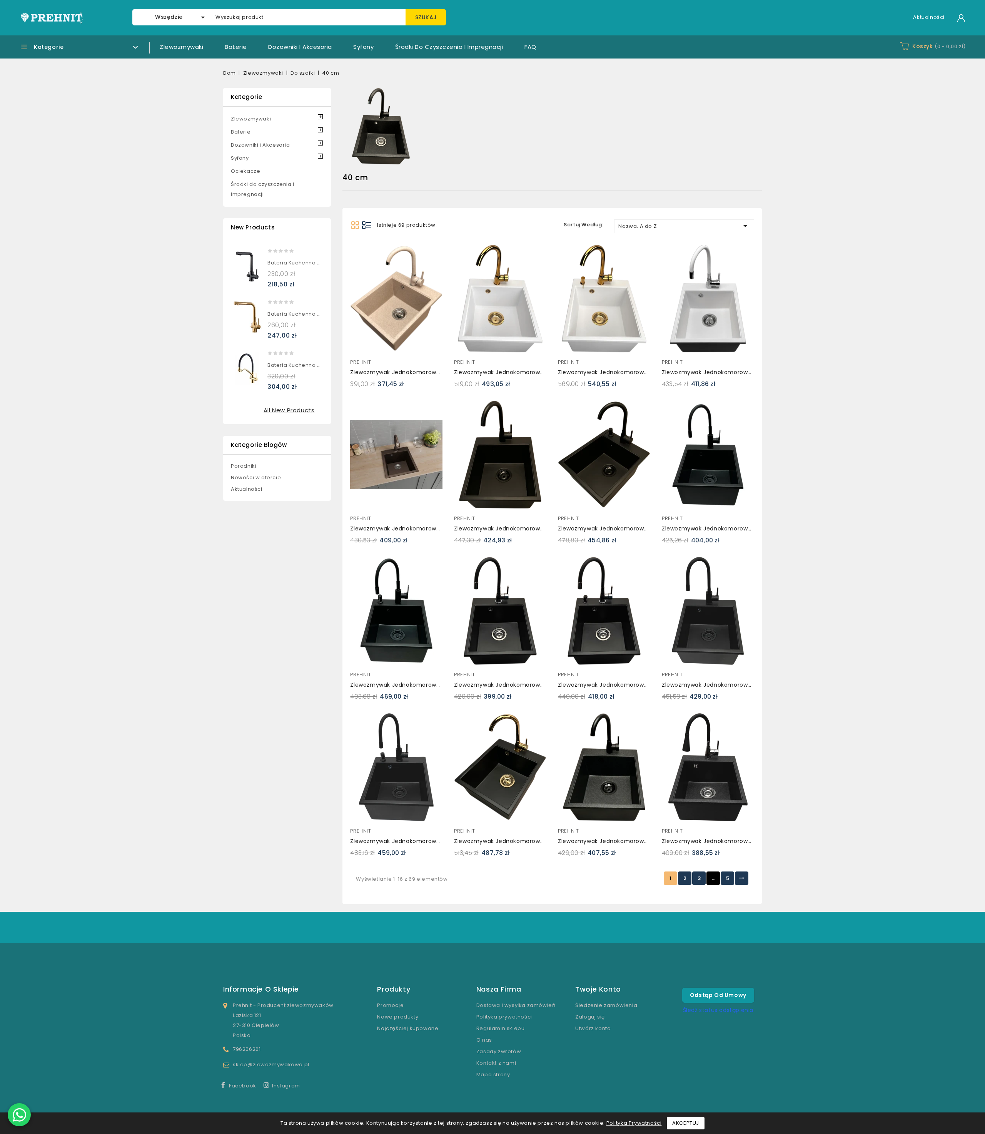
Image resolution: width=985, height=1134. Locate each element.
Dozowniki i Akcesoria (300, 47)
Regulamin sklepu (500, 1028)
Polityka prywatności (504, 1016)
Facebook (242, 1085)
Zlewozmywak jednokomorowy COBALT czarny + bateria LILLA (543, 685)
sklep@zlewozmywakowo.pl (271, 1064)
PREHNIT (360, 362)
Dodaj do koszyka (359, 267)
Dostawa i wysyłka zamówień (516, 1005)
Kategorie (246, 97)
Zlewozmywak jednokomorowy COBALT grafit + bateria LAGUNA (753, 841)
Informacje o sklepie (261, 989)
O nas (484, 1040)
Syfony (363, 47)
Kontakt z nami (496, 1063)
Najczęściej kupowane (407, 1028)
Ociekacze (245, 171)
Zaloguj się (590, 1016)
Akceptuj (685, 1123)
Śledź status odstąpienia (718, 1010)
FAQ (530, 47)
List (366, 225)
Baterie (236, 47)
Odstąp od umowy (718, 995)
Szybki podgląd (359, 252)
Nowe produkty (397, 1016)
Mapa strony (493, 1074)
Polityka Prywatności (634, 1123)
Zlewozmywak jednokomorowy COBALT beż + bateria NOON (436, 372)
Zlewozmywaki (181, 47)
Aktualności (929, 17)
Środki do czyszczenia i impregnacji (449, 47)
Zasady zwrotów (498, 1051)
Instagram (286, 1085)
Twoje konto (598, 989)
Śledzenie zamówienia (606, 1005)
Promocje (390, 1005)
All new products (289, 410)
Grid (355, 225)
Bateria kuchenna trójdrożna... (309, 262)
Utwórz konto (593, 1028)
